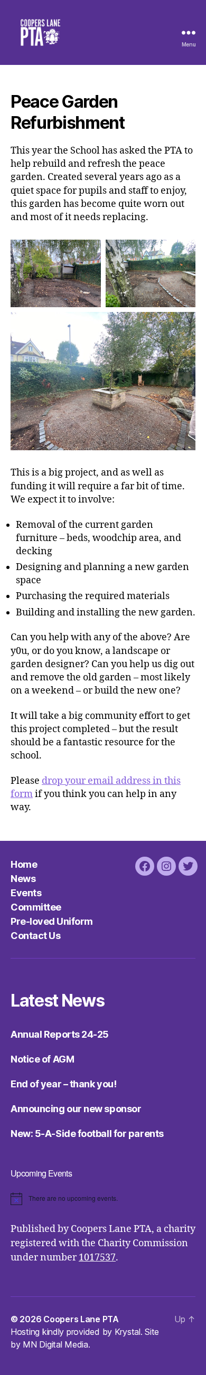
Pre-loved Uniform (52, 921)
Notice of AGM (42, 1059)
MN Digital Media (55, 1344)
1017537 (97, 1257)
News (23, 878)
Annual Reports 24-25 (60, 1034)
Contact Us (35, 935)
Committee (36, 907)
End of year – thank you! (63, 1083)
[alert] (103, 1198)
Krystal (128, 1331)
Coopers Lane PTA (81, 1319)
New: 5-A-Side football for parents (87, 1133)
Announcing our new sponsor (76, 1108)
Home (24, 864)
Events (26, 892)
